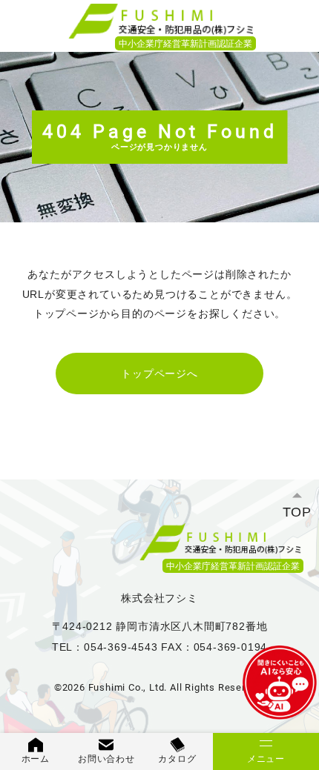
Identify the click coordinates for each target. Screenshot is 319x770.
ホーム (36, 759)
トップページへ (159, 373)
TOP (297, 512)
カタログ (177, 759)
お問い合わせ (106, 759)
